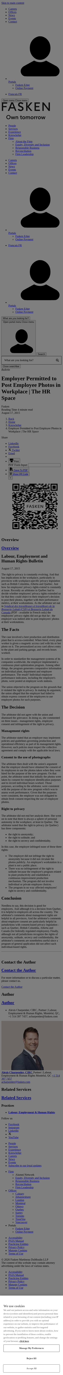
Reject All (31, 1358)
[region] (31, 1335)
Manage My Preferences (31, 1348)
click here (24, 1341)
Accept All (31, 1368)
